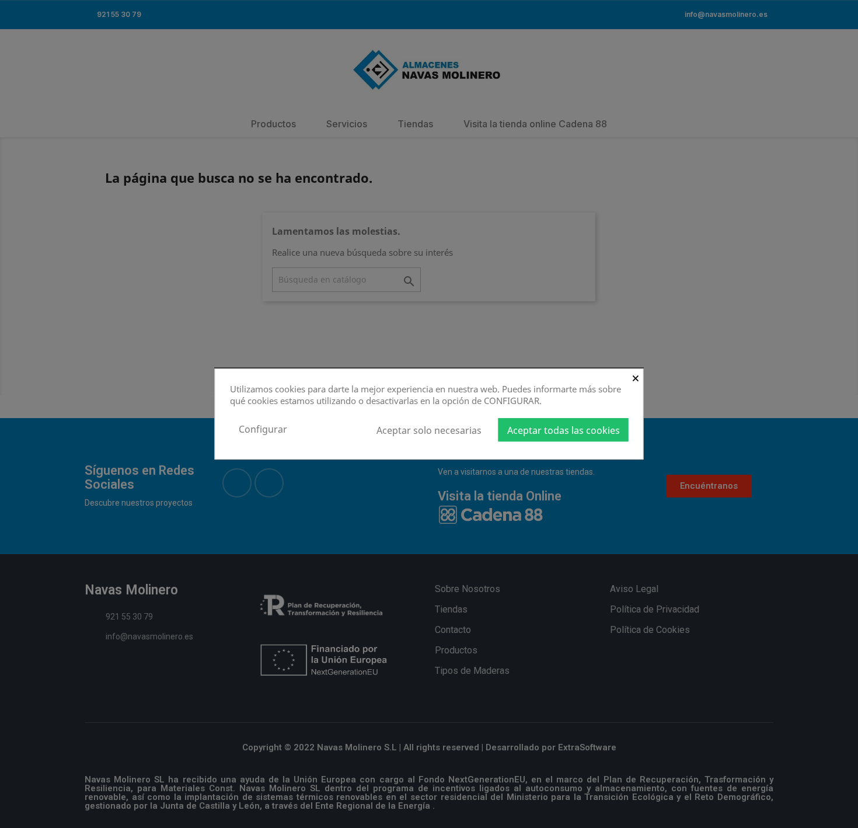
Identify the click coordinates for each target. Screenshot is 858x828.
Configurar (263, 429)
